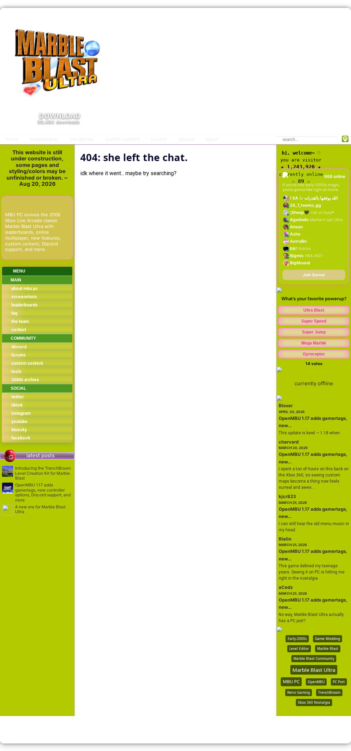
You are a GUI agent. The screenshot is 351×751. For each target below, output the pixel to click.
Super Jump (314, 332)
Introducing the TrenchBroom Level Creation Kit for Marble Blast (43, 473)
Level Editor (299, 648)
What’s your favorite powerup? (314, 298)
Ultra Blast (313, 310)
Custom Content (122, 139)
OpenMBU (316, 681)
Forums (159, 139)
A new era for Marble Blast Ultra (40, 509)
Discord (186, 139)
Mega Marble (313, 343)
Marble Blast (327, 648)
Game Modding (327, 638)
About (212, 139)
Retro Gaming (298, 692)
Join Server (314, 274)
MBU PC (291, 681)
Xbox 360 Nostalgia (314, 702)
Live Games (82, 139)
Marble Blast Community (313, 658)
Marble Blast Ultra (313, 669)
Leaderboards (44, 139)
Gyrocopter (314, 354)
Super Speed (313, 321)
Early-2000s (297, 638)
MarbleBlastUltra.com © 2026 (175, 729)
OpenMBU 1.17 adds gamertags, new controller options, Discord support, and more (43, 492)
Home (12, 139)
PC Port (339, 681)
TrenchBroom (329, 692)
